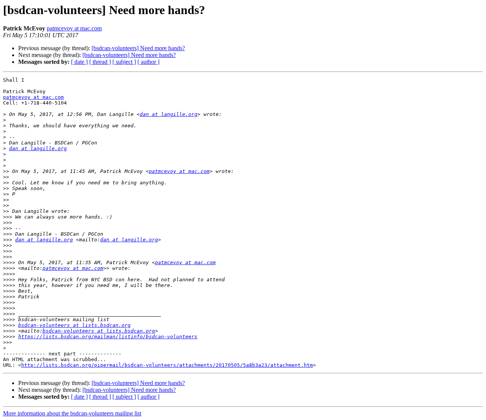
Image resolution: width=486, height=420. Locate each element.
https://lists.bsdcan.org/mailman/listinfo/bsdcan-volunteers (107, 336)
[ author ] (148, 62)
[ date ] (79, 62)
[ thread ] (100, 62)
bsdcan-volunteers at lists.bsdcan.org (74, 325)
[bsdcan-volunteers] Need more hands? (138, 48)
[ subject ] (124, 62)
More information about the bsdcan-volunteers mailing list (72, 413)
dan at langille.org (168, 114)
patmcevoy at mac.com (74, 28)
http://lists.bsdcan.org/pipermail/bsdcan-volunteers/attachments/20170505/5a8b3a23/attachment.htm (167, 365)
